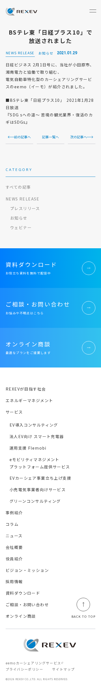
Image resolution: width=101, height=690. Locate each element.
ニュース (14, 535)
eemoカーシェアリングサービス (33, 662)
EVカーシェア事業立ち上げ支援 (40, 478)
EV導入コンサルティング (34, 425)
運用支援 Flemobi (28, 448)
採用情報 (14, 581)
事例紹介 (14, 512)
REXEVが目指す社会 (26, 389)
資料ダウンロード (23, 593)
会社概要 (14, 547)
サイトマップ (63, 669)
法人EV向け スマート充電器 (37, 436)
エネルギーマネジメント (29, 400)
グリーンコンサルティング (35, 501)
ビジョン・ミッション (27, 570)
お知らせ (18, 218)
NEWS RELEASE (23, 199)
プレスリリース (25, 208)
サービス (14, 412)
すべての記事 (18, 187)
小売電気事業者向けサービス (38, 489)
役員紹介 (14, 559)
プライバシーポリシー (24, 669)
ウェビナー (21, 227)
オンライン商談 (21, 616)
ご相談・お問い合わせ (27, 604)
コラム (12, 524)
